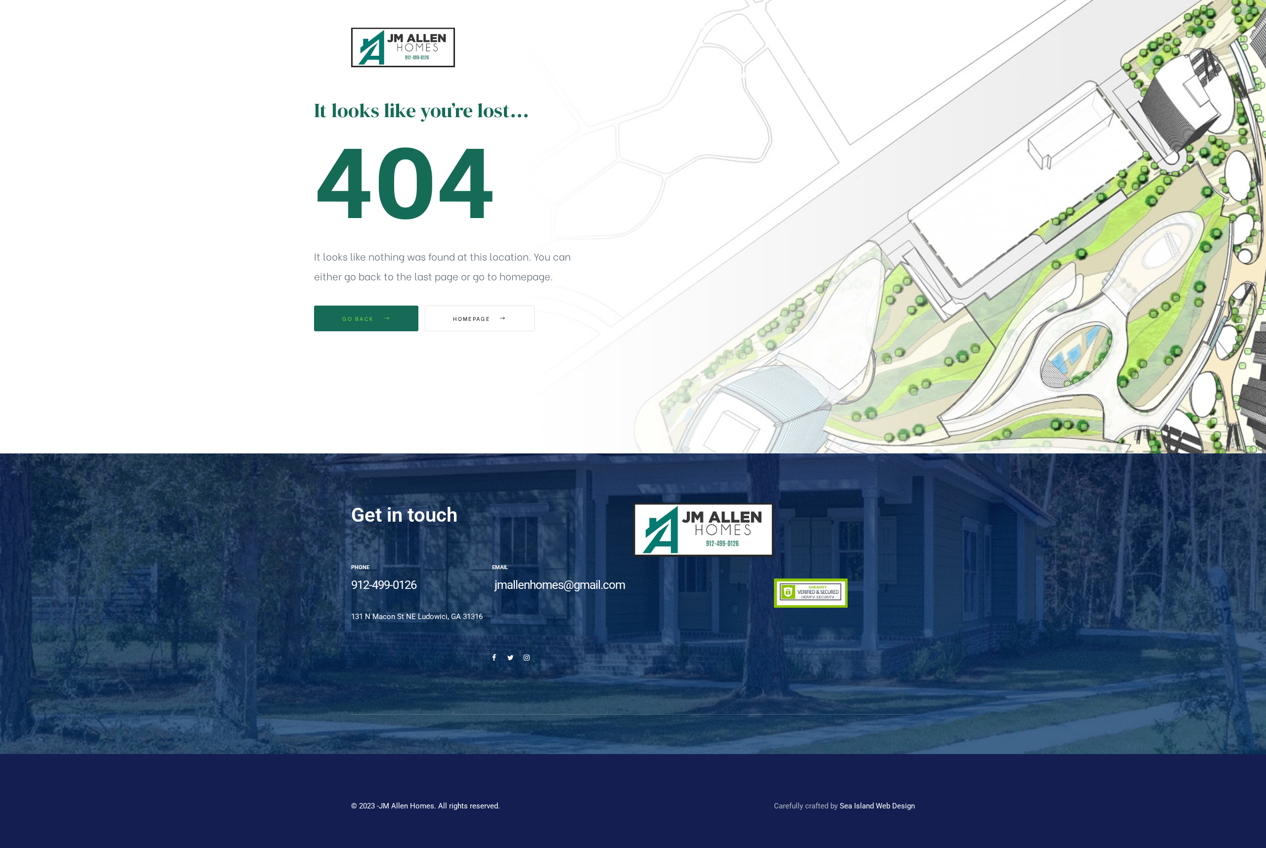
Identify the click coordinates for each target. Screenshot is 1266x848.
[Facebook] (494, 658)
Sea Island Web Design (877, 806)
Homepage (473, 318)
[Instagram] (527, 658)
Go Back (359, 318)
